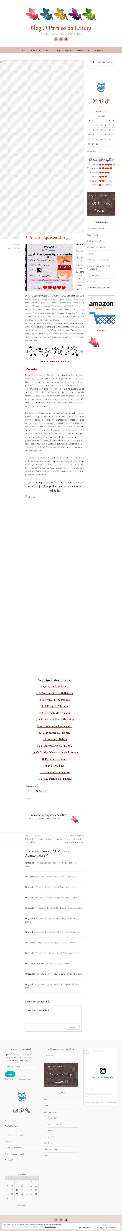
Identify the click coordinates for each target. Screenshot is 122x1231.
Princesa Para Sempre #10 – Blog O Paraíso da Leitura (58, 973)
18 (105, 134)
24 (101, 139)
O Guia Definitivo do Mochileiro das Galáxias (38, 839)
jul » (94, 151)
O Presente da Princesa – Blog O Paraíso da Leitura (56, 932)
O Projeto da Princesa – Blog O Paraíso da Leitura (56, 897)
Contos (50, 1130)
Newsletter (83, 50)
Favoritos (50, 1137)
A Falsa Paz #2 (92, 235)
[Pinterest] (61, 39)
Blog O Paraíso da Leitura (61, 28)
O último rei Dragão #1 (95, 241)
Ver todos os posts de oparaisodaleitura (44, 818)
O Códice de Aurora (94, 275)
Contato (98, 50)
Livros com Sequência (55, 1124)
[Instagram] (56, 39)
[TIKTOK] (66, 39)
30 (97, 144)
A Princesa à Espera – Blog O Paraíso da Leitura (55, 887)
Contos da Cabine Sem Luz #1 (98, 287)
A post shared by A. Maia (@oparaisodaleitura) (103, 1102)
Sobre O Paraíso (63, 50)
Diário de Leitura (40, 50)
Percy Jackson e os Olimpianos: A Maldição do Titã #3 (70, 839)
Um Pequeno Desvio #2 (96, 228)
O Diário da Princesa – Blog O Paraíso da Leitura (55, 876)
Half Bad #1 (91, 281)
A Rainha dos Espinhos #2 (96, 247)
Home (46, 1099)
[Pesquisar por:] (101, 68)
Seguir (10, 1074)
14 (89, 134)
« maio (89, 151)
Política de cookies (50, 1227)
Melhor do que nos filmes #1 (98, 260)
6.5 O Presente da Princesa (54, 733)
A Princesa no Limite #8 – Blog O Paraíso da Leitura (56, 953)
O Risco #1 (91, 253)
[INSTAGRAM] (55, 1220)
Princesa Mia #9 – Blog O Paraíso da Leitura (53, 963)
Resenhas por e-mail (22, 1049)
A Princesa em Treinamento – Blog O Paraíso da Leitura (58, 907)
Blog (46, 1105)
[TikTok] (107, 101)
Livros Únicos (52, 1118)
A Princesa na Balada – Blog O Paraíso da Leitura (55, 942)
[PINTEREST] (61, 1220)
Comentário (72, 1027)
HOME (23, 50)
